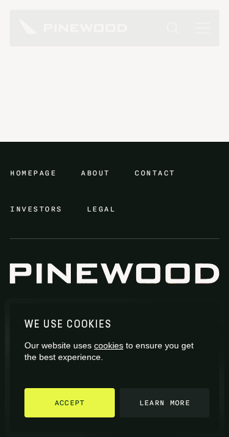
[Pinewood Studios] (73, 28)
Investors (36, 209)
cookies (108, 345)
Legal (101, 209)
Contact (154, 173)
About (95, 173)
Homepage (33, 173)
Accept (69, 403)
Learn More (164, 403)
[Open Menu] (202, 28)
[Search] (172, 28)
